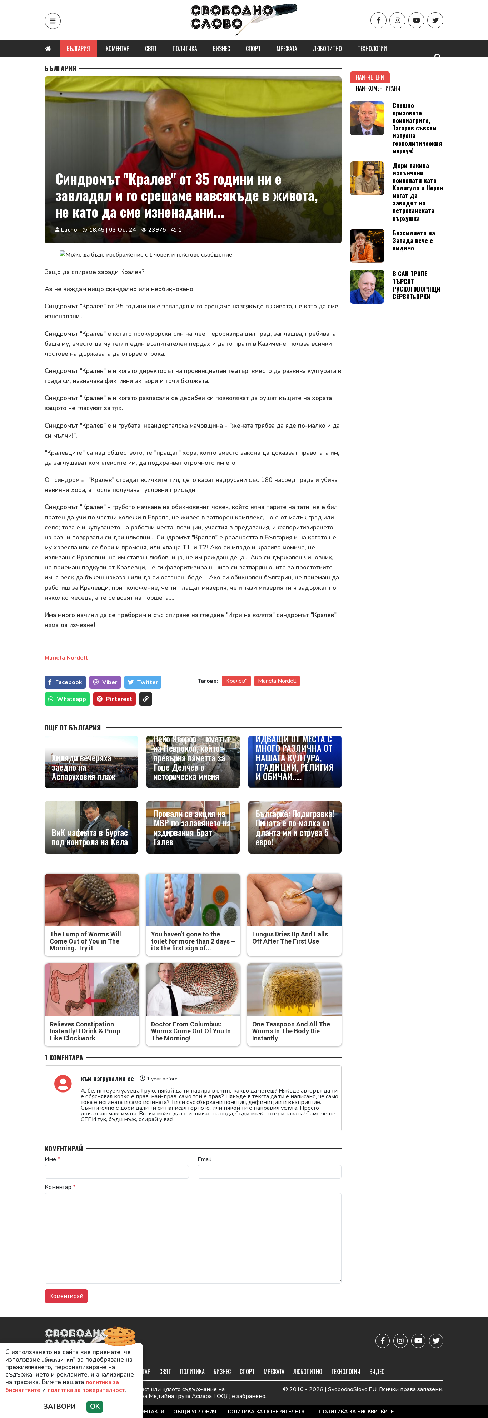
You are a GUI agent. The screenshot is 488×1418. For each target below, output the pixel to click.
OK (95, 1406)
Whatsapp (71, 699)
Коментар (117, 48)
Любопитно (327, 48)
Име (52, 1159)
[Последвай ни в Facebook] (378, 20)
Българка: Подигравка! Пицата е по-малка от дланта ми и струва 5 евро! (294, 827)
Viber (109, 682)
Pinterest (119, 699)
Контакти (150, 1411)
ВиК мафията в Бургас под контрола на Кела (90, 836)
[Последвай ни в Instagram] (397, 20)
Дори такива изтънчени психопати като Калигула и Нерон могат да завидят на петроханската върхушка (418, 191)
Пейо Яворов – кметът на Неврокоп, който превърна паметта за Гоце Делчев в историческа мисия (192, 757)
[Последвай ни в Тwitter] (435, 20)
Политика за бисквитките (356, 1411)
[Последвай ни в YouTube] (416, 20)
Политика (185, 48)
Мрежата (287, 48)
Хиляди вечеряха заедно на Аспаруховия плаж (83, 767)
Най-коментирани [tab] (378, 88)
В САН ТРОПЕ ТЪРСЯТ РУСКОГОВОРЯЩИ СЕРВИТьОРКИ (416, 284)
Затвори (60, 1406)
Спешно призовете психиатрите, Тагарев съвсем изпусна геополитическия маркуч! (417, 127)
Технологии (372, 48)
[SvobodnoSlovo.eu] (86, 1341)
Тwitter (147, 682)
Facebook (68, 682)
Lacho (69, 230)
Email (204, 1159)
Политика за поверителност (267, 1411)
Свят (151, 48)
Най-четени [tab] (370, 77)
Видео (377, 1371)
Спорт (253, 48)
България (78, 48)
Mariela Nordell (277, 681)
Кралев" (236, 681)
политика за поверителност (86, 1390)
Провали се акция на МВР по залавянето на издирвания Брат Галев (192, 827)
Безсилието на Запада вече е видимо (414, 240)
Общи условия (194, 1411)
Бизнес (221, 48)
